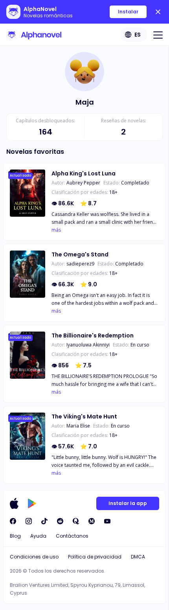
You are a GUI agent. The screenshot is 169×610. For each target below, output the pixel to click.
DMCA (138, 556)
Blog (15, 536)
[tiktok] (44, 521)
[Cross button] (158, 12)
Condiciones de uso (34, 556)
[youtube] (107, 521)
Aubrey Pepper (83, 182)
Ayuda (38, 536)
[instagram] (29, 521)
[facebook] (13, 521)
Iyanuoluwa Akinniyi (88, 344)
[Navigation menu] (158, 35)
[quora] (76, 521)
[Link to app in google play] (32, 503)
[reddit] (60, 521)
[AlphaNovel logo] (33, 34)
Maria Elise (78, 425)
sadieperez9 (80, 263)
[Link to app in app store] (14, 503)
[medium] (91, 521)
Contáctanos (72, 536)
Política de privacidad (94, 556)
